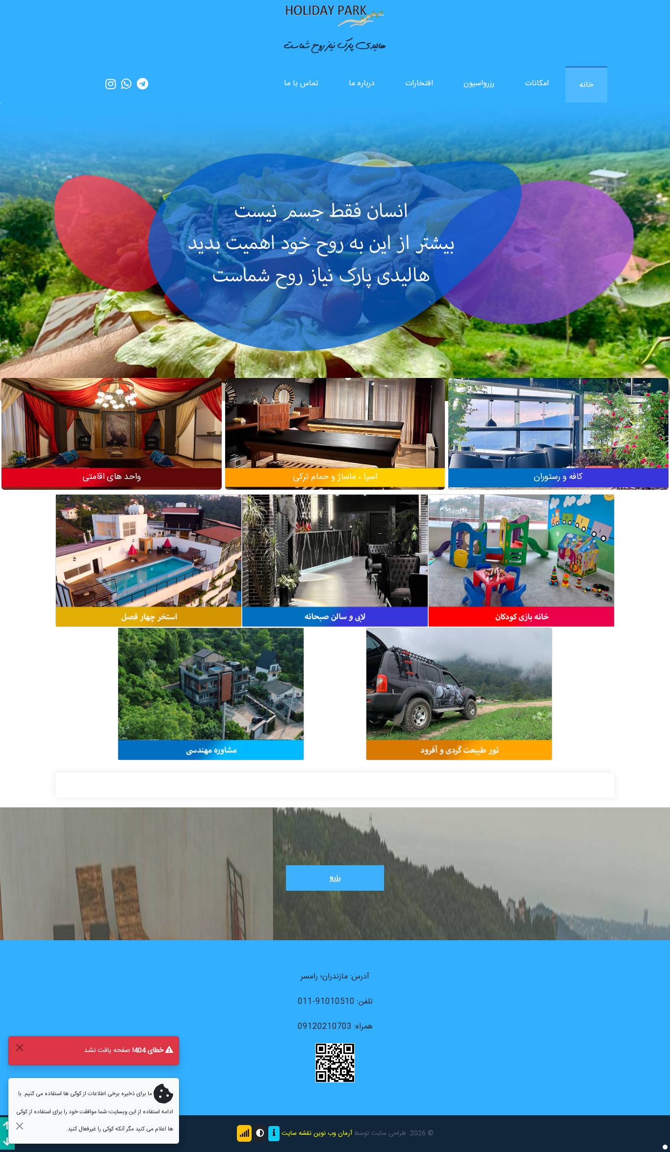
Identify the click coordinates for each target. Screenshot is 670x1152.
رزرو (335, 877)
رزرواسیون (479, 83)
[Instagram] (110, 84)
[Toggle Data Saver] (244, 1133)
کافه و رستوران (558, 477)
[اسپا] (335, 439)
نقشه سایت (296, 1133)
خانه (586, 85)
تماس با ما (301, 83)
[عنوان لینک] (335, 15)
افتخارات (419, 83)
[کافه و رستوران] (558, 439)
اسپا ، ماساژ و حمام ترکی (335, 477)
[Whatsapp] (126, 84)
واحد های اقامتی (111, 477)
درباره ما (362, 83)
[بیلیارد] (335, 561)
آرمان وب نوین (332, 1133)
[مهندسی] (211, 694)
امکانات (537, 83)
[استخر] (148, 561)
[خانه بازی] (521, 561)
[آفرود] (459, 694)
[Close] (19, 1047)
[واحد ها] (111, 439)
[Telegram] (142, 84)
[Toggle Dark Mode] (260, 1133)
